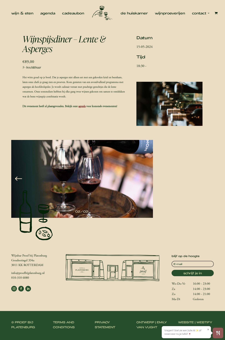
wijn (15, 13)
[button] (18, 179)
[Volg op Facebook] (21, 288)
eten (29, 13)
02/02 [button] (81, 211)
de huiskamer (134, 13)
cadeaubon (73, 13)
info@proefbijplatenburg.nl (27, 273)
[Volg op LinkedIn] (28, 288)
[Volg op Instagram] (14, 288)
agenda (47, 13)
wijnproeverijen (170, 13)
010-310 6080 (20, 278)
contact (199, 13)
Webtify (204, 322)
